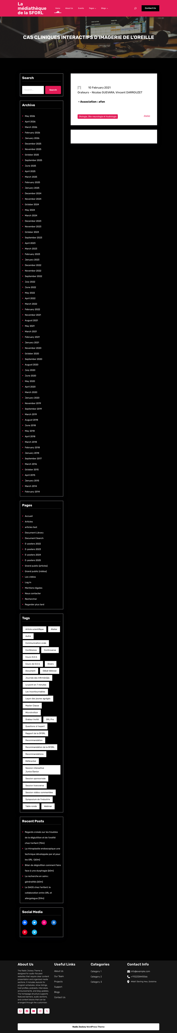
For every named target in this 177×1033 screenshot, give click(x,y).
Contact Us (150, 8)
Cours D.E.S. (31, 657)
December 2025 (33, 143)
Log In (28, 582)
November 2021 (33, 315)
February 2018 (32, 447)
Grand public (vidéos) (36, 571)
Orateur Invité (32, 719)
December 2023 (33, 221)
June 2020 (30, 375)
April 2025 (30, 171)
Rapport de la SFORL (35, 733)
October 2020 (32, 353)
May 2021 (30, 326)
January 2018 (32, 453)
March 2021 (31, 331)
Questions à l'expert (35, 726)
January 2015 (32, 480)
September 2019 (33, 408)
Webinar (48, 806)
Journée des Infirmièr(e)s (37, 678)
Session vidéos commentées (39, 792)
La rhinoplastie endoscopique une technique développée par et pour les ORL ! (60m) (42, 854)
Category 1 (96, 971)
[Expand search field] (135, 8)
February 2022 (32, 309)
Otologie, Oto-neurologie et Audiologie (97, 116)
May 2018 (30, 431)
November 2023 (33, 226)
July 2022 (30, 281)
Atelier (54, 629)
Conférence (31, 650)
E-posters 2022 (33, 543)
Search (53, 90)
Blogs (57, 992)
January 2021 (32, 342)
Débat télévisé (49, 671)
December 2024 (33, 193)
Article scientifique (34, 629)
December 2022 (33, 265)
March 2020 (31, 392)
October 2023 (32, 232)
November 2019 (33, 403)
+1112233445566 (139, 976)
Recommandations (34, 754)
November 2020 (33, 348)
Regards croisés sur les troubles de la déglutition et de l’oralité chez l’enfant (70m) (41, 837)
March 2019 (31, 414)
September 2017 (33, 458)
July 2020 (30, 370)
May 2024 (30, 210)
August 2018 (31, 420)
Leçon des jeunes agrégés (37, 698)
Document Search (34, 538)
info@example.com (140, 971)
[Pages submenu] (95, 8)
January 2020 (32, 397)
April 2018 (30, 436)
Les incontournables (35, 691)
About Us (58, 971)
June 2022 (30, 287)
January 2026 (32, 138)
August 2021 (31, 320)
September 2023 (33, 237)
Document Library (34, 532)
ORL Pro (50, 719)
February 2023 (32, 254)
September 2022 (33, 276)
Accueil (29, 516)
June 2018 (30, 425)
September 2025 (33, 160)
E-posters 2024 (33, 554)
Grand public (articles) (36, 565)
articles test (31, 527)
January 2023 (32, 259)
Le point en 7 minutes (35, 685)
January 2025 (32, 188)
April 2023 (30, 243)
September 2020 (33, 359)
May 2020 (30, 381)
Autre (28, 636)
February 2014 (32, 491)
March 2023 (31, 248)
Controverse (50, 650)
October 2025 (32, 154)
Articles (29, 521)
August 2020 (31, 364)
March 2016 (31, 464)
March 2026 (31, 127)
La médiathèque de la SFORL (32, 8)
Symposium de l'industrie (37, 799)
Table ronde (31, 806)
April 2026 (30, 121)
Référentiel (30, 761)
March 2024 (31, 215)
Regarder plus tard (34, 604)
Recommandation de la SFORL (39, 747)
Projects (58, 981)
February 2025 (32, 182)
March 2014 (31, 486)
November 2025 (33, 149)
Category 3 (96, 982)
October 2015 (32, 469)
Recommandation (33, 740)
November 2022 (33, 270)
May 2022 (30, 292)
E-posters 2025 (33, 560)
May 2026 (30, 116)
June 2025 (30, 165)
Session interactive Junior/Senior (34, 770)
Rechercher (31, 599)
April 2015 (30, 475)
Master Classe (32, 705)
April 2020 (30, 386)
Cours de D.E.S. (32, 664)
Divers (51, 664)
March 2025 (31, 177)
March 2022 (31, 304)
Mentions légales (33, 588)
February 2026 (32, 132)
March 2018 (31, 442)
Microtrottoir (31, 712)
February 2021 (32, 337)
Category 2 (96, 976)
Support (58, 986)
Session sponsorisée (35, 778)
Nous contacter (33, 593)
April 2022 (30, 298)
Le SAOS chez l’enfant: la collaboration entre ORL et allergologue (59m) (38, 893)
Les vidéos (30, 577)
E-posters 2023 (33, 549)
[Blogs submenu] (107, 8)
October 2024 (32, 204)
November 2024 (33, 199)
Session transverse (34, 785)
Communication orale (35, 643)
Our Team (59, 976)
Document (30, 671)
